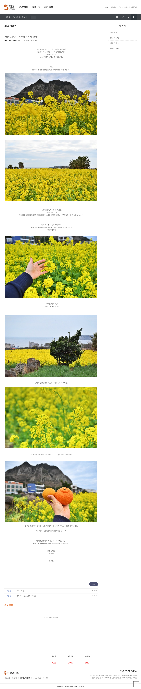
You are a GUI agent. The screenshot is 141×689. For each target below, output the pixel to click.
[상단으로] (136, 684)
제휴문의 (134, 7)
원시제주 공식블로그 (117, 17)
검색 (134, 17)
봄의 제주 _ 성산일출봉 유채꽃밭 (26, 596)
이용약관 (14, 678)
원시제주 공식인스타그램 (123, 17)
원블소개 (7, 678)
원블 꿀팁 (113, 32)
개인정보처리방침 (25, 678)
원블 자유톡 (114, 38)
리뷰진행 (70, 656)
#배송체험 (36, 7)
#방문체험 (23, 7)
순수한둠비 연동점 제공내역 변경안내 (15, 17)
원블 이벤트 (114, 48)
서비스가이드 (37, 678)
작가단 (54, 656)
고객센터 (127, 7)
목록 (93, 584)
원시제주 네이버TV (128, 17)
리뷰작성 (87, 656)
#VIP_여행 (48, 7)
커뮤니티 (120, 7)
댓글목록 (10, 605)
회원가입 (113, 7)
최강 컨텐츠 (114, 43)
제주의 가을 (20, 591)
